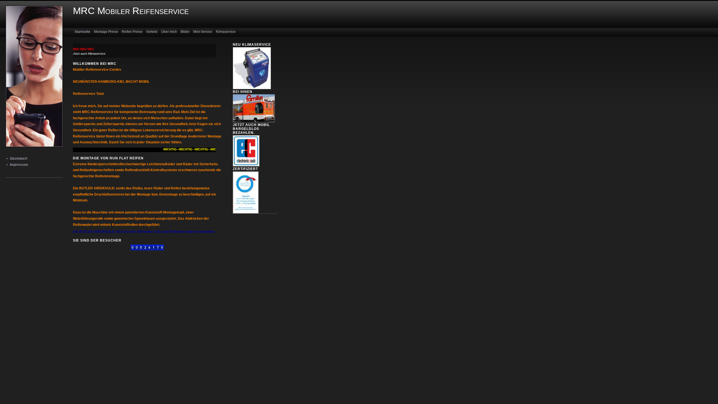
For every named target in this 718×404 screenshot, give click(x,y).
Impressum (19, 165)
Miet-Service (202, 32)
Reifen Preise (132, 32)
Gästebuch (18, 158)
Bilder (185, 32)
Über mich (169, 32)
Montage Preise (106, 32)
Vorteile (152, 32)
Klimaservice (226, 32)
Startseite (82, 32)
